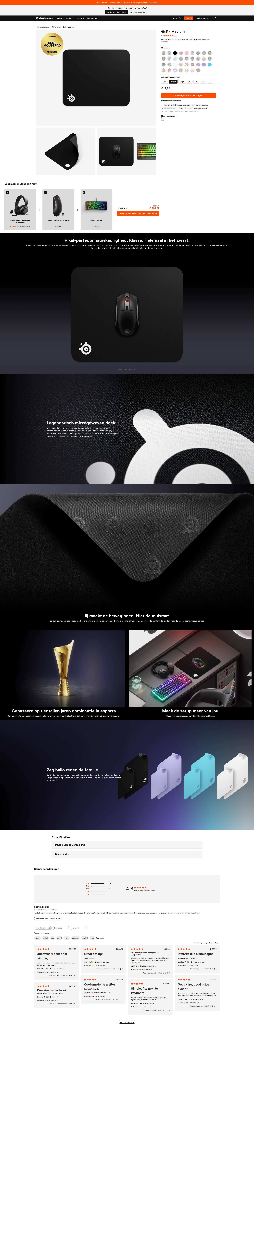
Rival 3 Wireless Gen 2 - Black (58, 220)
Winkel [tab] (59, 18)
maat (52, 938)
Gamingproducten (43, 27)
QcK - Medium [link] (68, 27)
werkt (92, 938)
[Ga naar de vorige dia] (70, 2)
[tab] (177, 18)
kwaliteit (45, 938)
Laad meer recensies (127, 1022)
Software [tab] (69, 18)
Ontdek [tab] (79, 18)
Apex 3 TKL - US (96, 220)
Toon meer (100, 938)
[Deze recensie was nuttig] (70, 975)
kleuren (37, 938)
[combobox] (61, 928)
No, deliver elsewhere (137, 12)
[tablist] (71, 18)
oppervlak (75, 938)
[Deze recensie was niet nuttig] (74, 975)
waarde (66, 938)
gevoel (59, 938)
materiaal (85, 938)
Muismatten (56, 27)
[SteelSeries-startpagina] (45, 18)
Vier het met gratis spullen (148, 3)
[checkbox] (7, 192)
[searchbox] (41, 927)
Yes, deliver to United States (116, 12)
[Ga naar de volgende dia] (183, 2)
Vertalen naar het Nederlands (48, 972)
